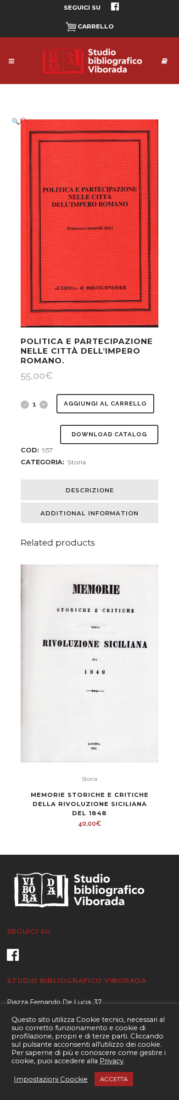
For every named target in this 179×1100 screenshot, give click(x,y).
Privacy (111, 1061)
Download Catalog (109, 434)
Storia (76, 462)
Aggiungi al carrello (105, 403)
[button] (80, 121)
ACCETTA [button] (114, 1079)
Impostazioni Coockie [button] (51, 1079)
